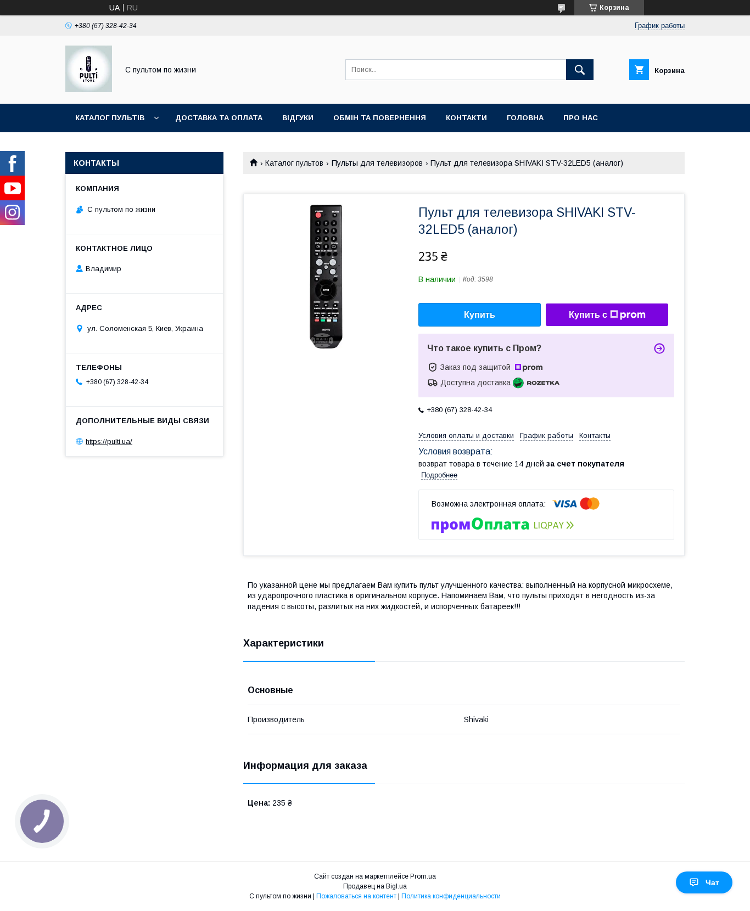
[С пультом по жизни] (88, 89)
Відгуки (298, 118)
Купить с (588, 314)
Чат (712, 882)
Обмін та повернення (379, 118)
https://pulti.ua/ (109, 441)
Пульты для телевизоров (377, 163)
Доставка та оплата (218, 118)
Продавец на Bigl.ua (375, 886)
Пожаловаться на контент (356, 896)
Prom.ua (423, 876)
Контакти (466, 118)
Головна (525, 118)
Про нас (580, 118)
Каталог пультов (294, 163)
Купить (479, 314)
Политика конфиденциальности (451, 896)
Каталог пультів (109, 118)
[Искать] (580, 69)
